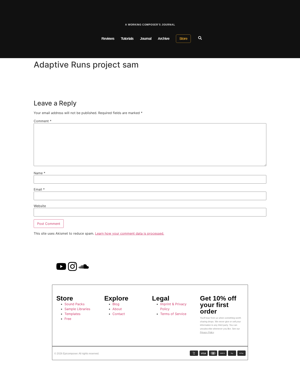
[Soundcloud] (84, 266)
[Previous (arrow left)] (7, 182)
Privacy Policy (207, 332)
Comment (42, 121)
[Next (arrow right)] (293, 182)
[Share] (295, 4)
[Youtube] (61, 266)
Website (40, 205)
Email (39, 189)
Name (39, 173)
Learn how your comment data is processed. (129, 233)
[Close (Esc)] (286, 4)
